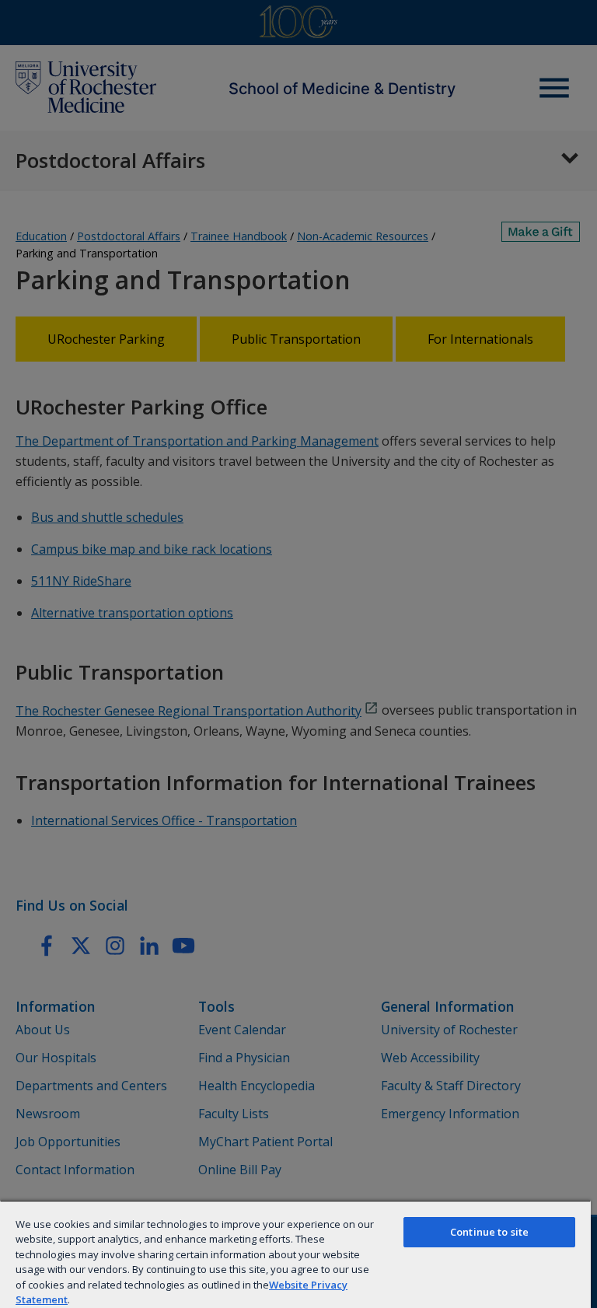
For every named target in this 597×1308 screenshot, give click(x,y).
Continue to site (489, 1232)
